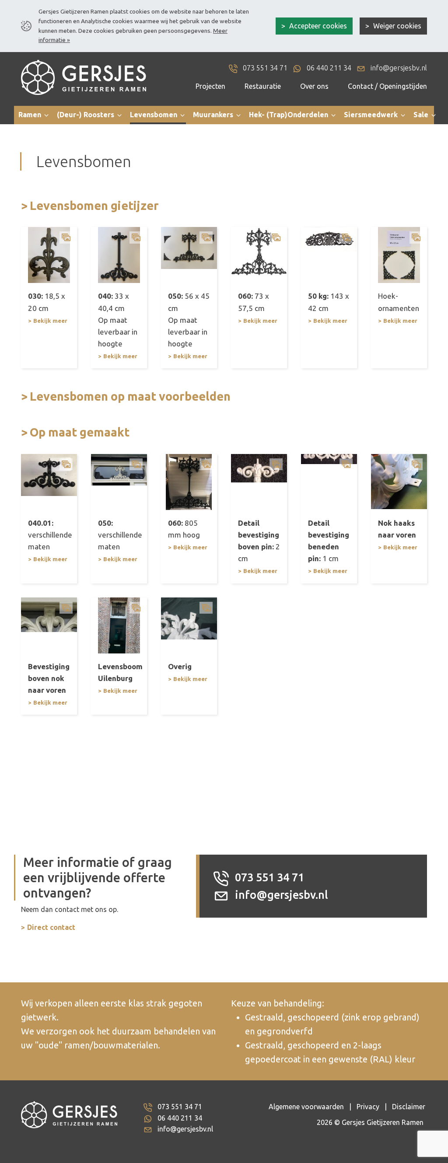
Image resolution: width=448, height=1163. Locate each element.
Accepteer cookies (317, 26)
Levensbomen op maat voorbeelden (130, 396)
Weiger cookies (396, 26)
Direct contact (51, 927)
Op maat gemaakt (80, 432)
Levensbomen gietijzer (94, 205)
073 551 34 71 (268, 877)
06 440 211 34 (180, 1118)
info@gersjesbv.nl (280, 895)
